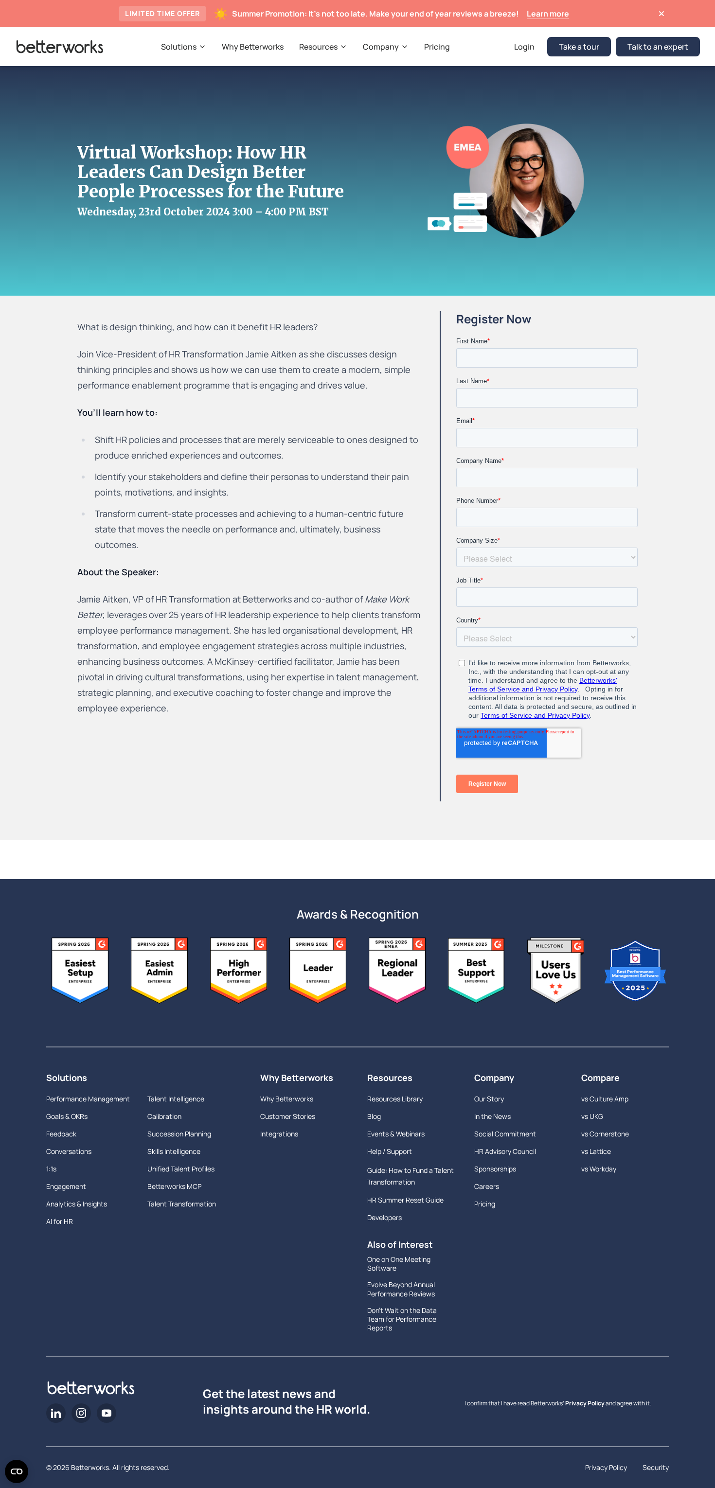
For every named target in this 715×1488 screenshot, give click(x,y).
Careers (486, 1186)
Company (494, 1077)
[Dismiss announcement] (661, 13)
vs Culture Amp (604, 1098)
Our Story (489, 1098)
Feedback (61, 1133)
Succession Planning (179, 1133)
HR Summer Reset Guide (405, 1200)
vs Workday (598, 1168)
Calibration (164, 1116)
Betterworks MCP (174, 1186)
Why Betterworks (296, 1077)
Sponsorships (495, 1168)
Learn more (548, 13)
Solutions (66, 1077)
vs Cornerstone (605, 1133)
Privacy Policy (585, 1403)
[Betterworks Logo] (60, 46)
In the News (492, 1116)
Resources (389, 1077)
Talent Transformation (181, 1203)
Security (656, 1467)
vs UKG (592, 1116)
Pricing (484, 1203)
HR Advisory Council (505, 1151)
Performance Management (88, 1098)
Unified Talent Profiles (180, 1168)
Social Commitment (505, 1133)
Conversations (68, 1151)
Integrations (279, 1133)
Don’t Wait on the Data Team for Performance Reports (402, 1319)
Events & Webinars (396, 1133)
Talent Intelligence (175, 1098)
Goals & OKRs (67, 1116)
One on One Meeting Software (398, 1264)
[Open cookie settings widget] (16, 1471)
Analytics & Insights (76, 1203)
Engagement (66, 1186)
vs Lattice (596, 1151)
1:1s (51, 1168)
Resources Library (395, 1098)
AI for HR (59, 1221)
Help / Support (389, 1151)
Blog (374, 1116)
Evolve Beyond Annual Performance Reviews (401, 1289)
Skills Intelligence (173, 1151)
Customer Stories (287, 1116)
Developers (384, 1217)
